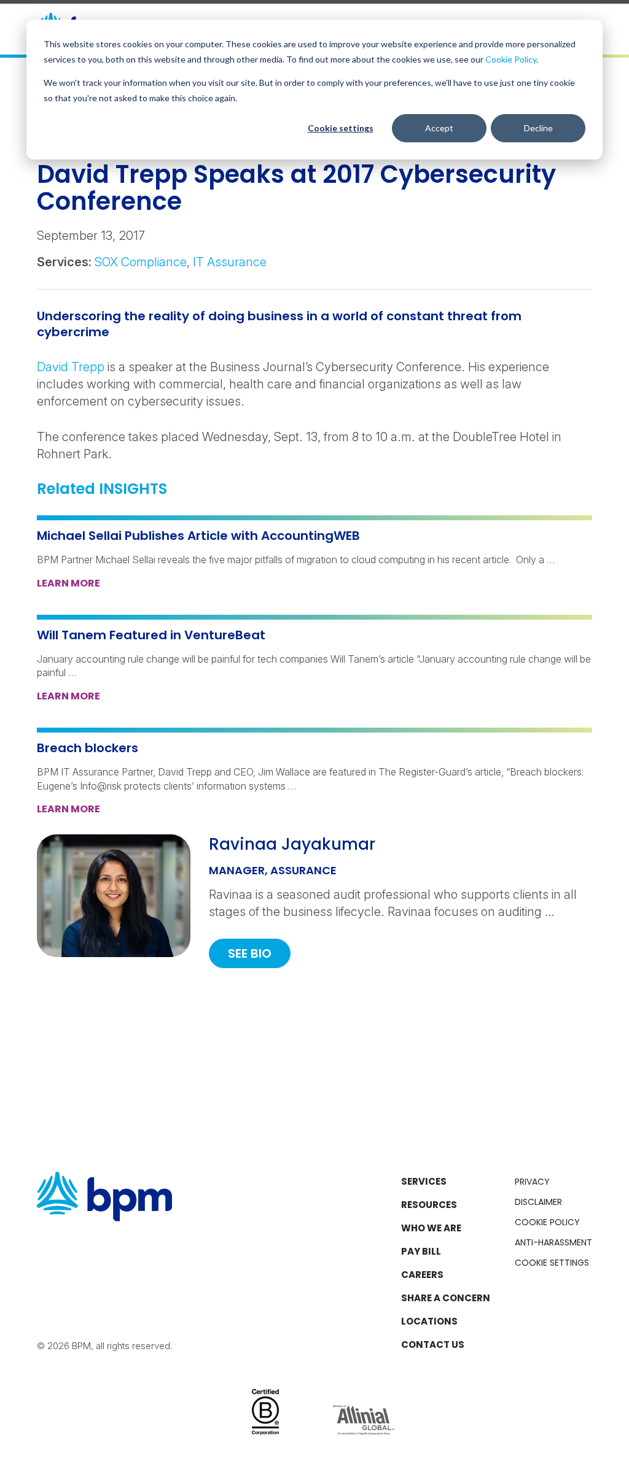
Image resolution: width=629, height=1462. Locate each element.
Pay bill (421, 1251)
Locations (429, 1321)
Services (424, 1181)
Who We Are (431, 1228)
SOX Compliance (141, 262)
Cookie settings (340, 128)
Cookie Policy (510, 59)
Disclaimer (538, 1202)
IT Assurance (230, 262)
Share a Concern (445, 1297)
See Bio (250, 953)
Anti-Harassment (553, 1242)
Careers (422, 1274)
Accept (439, 128)
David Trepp (70, 367)
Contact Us (432, 1344)
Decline (538, 128)
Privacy (532, 1181)
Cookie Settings (552, 1262)
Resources (429, 1204)
